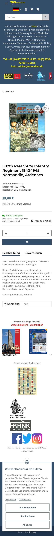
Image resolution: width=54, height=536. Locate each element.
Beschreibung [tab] (11, 253)
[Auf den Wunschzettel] (45, 108)
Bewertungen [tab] (33, 253)
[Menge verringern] (6, 233)
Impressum (10, 499)
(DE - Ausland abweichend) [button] (15, 219)
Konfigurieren (28, 516)
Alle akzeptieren (27, 507)
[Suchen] (45, 17)
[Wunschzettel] (31, 9)
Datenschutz (25, 499)
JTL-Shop (32, 532)
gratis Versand (23, 203)
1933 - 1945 (19, 186)
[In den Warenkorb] (4, 101)
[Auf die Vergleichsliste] (37, 108)
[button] (17, 9)
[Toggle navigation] (6, 2)
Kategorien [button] (9, 355)
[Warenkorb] (37, 9)
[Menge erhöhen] (48, 233)
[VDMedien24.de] (18, 3)
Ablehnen (28, 525)
